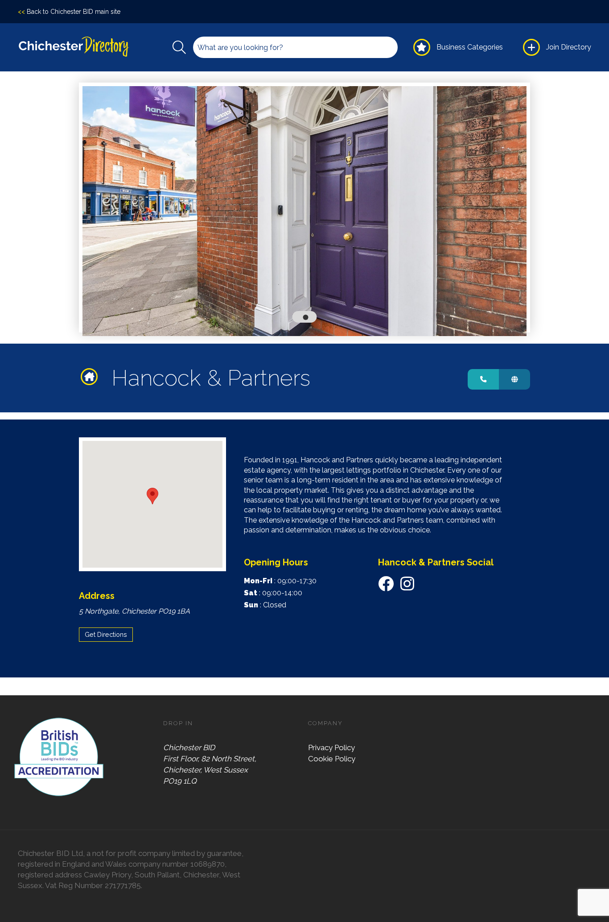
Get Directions (106, 634)
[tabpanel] (304, 211)
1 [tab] (307, 319)
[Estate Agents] (91, 376)
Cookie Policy (331, 758)
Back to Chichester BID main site (69, 11)
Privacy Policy (331, 747)
